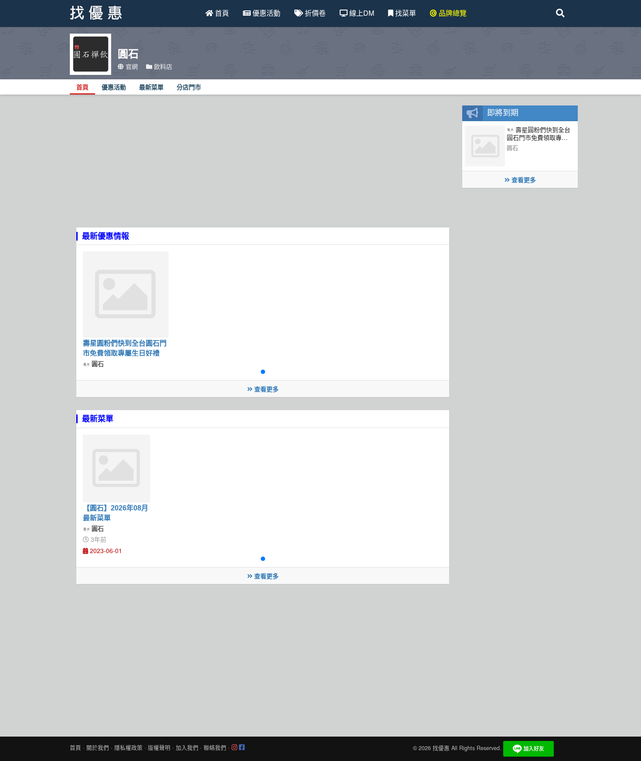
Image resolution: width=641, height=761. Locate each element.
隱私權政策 (128, 747)
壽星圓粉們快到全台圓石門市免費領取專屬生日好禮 (538, 137)
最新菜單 (151, 87)
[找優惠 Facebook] (242, 747)
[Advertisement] (262, 166)
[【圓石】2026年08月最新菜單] (116, 468)
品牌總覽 (452, 13)
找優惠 (441, 748)
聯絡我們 (215, 747)
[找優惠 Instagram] (234, 747)
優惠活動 (265, 13)
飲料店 (162, 66)
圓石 (97, 363)
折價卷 (314, 13)
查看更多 (265, 388)
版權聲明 (159, 747)
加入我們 (187, 747)
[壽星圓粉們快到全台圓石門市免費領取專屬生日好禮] (125, 293)
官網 (131, 66)
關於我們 (97, 747)
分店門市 (189, 87)
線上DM (361, 13)
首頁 (221, 13)
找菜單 (404, 13)
